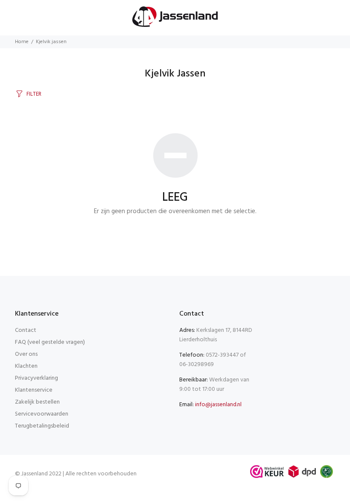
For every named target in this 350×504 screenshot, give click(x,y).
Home (22, 42)
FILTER (33, 94)
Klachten (26, 366)
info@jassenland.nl (218, 405)
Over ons (26, 354)
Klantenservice (33, 390)
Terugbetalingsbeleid (42, 426)
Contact (25, 330)
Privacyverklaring (36, 378)
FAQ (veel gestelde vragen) (50, 342)
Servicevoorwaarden (41, 414)
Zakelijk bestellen (37, 402)
